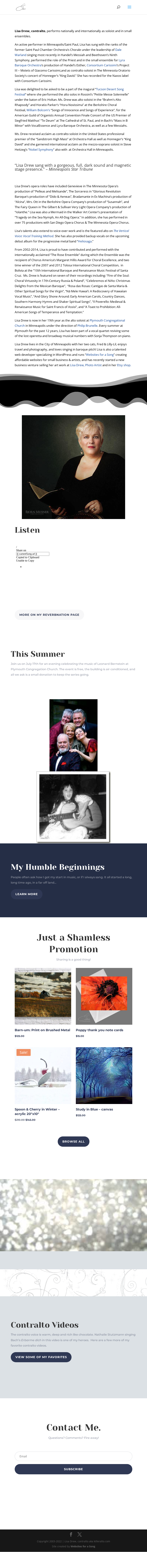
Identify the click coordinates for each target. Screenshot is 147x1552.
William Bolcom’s (38, 110)
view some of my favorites (41, 1357)
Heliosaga (85, 241)
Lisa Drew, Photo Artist (86, 365)
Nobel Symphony (41, 149)
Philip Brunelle (87, 325)
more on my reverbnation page (49, 615)
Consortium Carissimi (102, 65)
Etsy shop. (124, 365)
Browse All (73, 1141)
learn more (26, 894)
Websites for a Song (100, 354)
